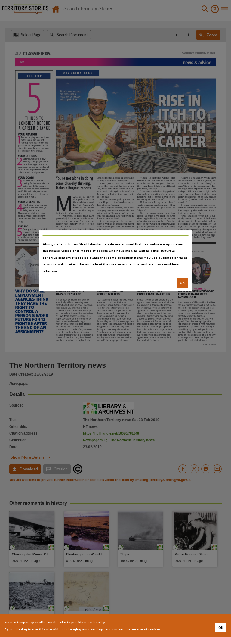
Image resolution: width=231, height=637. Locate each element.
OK (182, 283)
